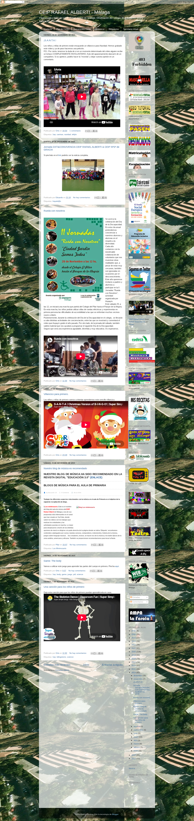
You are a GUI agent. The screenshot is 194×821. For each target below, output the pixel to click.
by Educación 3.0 (50, 492)
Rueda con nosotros (54, 210)
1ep (54, 134)
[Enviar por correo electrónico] (86, 131)
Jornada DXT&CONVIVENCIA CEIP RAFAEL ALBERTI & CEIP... (141, 689)
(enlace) (95, 477)
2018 (134, 659)
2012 (134, 759)
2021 (134, 648)
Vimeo (131, 324)
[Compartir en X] (91, 131)
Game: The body (52, 561)
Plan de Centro (62, 29)
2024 (134, 638)
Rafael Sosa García (137, 322)
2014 (134, 673)
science (80, 574)
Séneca (132, 768)
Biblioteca (100, 29)
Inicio (86, 664)
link (60, 155)
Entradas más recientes (57, 664)
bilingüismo (61, 657)
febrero (137, 747)
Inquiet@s (57, 201)
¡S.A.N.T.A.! (50, 40)
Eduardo (59, 198)
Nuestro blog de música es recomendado (65, 468)
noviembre (138, 679)
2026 (134, 631)
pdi (74, 574)
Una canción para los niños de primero (64, 587)
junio (136, 733)
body (59, 574)
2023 (134, 641)
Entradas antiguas (112, 664)
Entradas (136, 597)
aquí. (117, 566)
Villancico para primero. (56, 394)
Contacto (48, 29)
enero (136, 751)
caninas (60, 134)
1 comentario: (76, 131)
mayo (136, 737)
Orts (58, 131)
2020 (134, 652)
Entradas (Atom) (62, 670)
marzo (136, 744)
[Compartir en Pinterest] (96, 131)
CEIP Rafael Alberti (137, 319)
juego (70, 574)
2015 (134, 669)
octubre (137, 726)
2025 (134, 634)
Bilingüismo (114, 29)
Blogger (115, 814)
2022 (134, 645)
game (64, 574)
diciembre (138, 676)
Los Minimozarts (59, 548)
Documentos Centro (82, 29)
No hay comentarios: (82, 198)
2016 (134, 666)
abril (136, 740)
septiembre (139, 730)
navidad (67, 134)
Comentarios (137, 602)
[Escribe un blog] (88, 131)
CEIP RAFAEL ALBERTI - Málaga (74, 12)
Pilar (58, 545)
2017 (134, 662)
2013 (134, 755)
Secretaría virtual (130, 29)
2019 (134, 655)
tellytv (74, 134)
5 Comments (64, 492)
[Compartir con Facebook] (94, 131)
